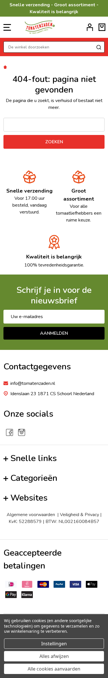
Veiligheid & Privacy (79, 515)
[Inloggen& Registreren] (90, 27)
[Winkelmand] (102, 27)
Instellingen (54, 643)
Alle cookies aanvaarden (54, 669)
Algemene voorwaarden (32, 515)
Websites (29, 498)
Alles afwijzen (54, 656)
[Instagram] (22, 432)
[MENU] (7, 27)
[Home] (6, 66)
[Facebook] (9, 432)
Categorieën (33, 478)
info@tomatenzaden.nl (32, 383)
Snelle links (33, 458)
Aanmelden (54, 333)
